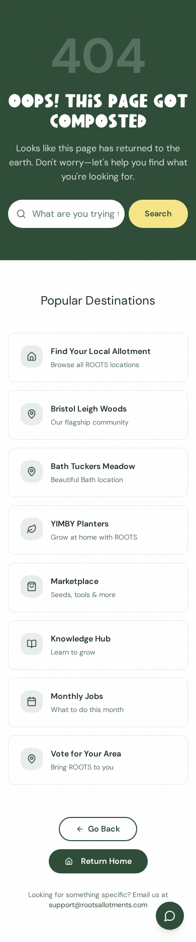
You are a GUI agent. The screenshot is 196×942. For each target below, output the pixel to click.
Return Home (106, 861)
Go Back (104, 828)
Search (158, 213)
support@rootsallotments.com (98, 904)
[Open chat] (170, 916)
